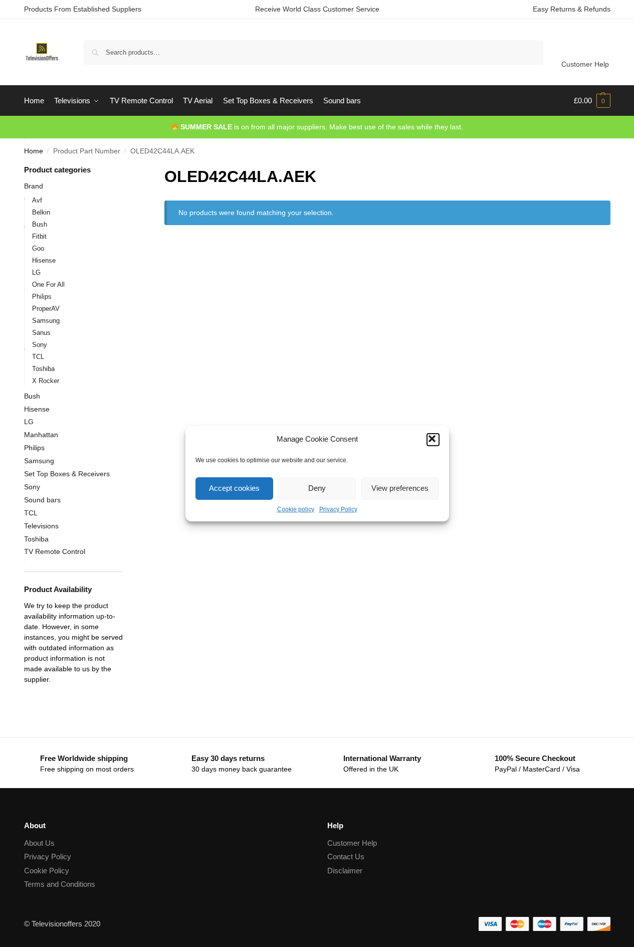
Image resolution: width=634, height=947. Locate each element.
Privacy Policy (338, 509)
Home (33, 151)
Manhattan (41, 435)
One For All (48, 284)
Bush (39, 224)
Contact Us (345, 856)
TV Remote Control (54, 551)
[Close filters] (126, 170)
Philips (42, 296)
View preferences (400, 488)
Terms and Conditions (59, 884)
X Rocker (45, 381)
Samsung (46, 320)
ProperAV (46, 308)
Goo (38, 248)
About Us (39, 843)
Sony (39, 344)
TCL (38, 356)
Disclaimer (344, 870)
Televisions (41, 526)
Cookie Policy (46, 870)
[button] (433, 440)
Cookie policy (295, 509)
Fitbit (39, 236)
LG (36, 272)
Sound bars (42, 500)
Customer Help (585, 64)
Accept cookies (234, 488)
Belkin (41, 212)
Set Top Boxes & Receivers (67, 474)
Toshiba (43, 368)
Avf (37, 200)
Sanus (41, 332)
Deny (317, 488)
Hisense (44, 260)
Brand (33, 186)
